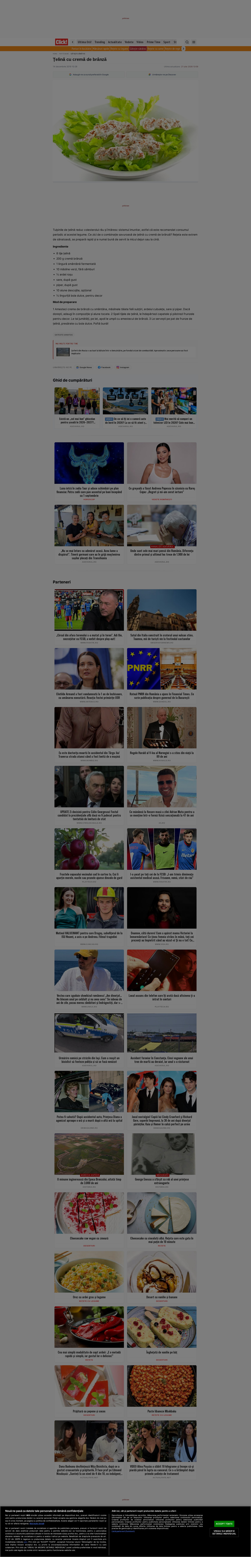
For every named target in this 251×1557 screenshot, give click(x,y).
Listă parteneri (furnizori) (123, 1531)
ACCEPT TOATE (224, 1523)
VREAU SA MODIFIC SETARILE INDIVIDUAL (224, 1532)
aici (25, 1542)
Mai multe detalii (37, 1523)
